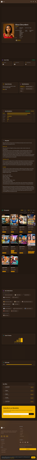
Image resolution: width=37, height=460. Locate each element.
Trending (21, 431)
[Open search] (31, 1)
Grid (22, 210)
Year (31, 210)
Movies (21, 428)
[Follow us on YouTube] (28, 442)
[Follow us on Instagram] (25, 442)
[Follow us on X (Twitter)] (23, 442)
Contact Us (3, 443)
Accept (33, 457)
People (21, 434)
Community (22, 436)
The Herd (6, 397)
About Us (2, 441)
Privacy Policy (3, 450)
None (28, 210)
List (25, 210)
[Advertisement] (18, 13)
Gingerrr (6, 390)
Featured (21, 433)
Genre (34, 210)
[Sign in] (33, 1)
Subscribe (27, 449)
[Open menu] (35, 1)
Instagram (18, 40)
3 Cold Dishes (7, 386)
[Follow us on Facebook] (20, 442)
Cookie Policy (3, 452)
